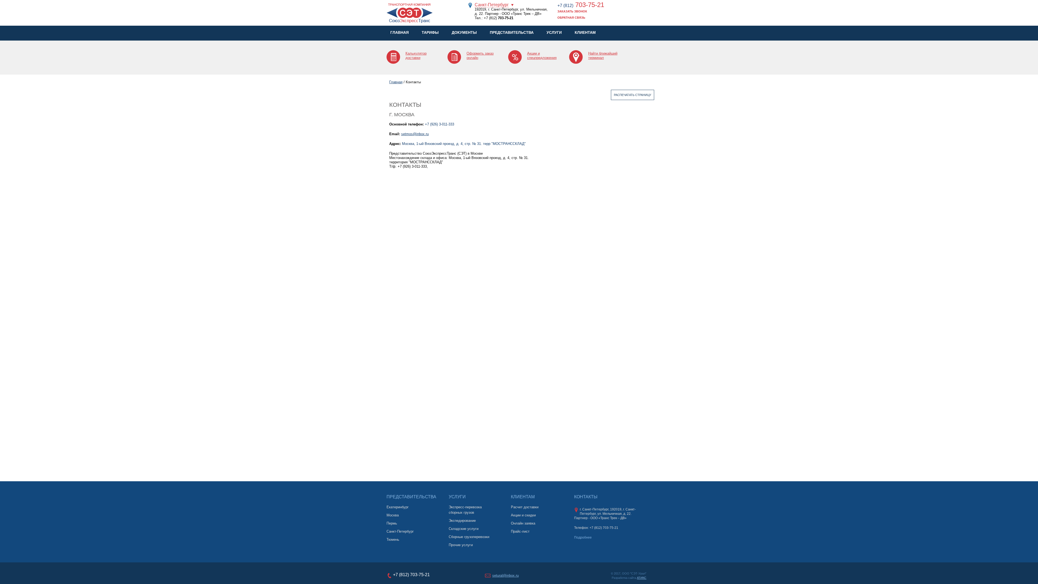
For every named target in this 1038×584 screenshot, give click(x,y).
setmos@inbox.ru (415, 134)
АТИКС (641, 577)
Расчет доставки (524, 507)
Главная (399, 32)
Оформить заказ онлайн (480, 55)
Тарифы (430, 32)
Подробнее (583, 537)
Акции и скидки (523, 515)
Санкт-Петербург (492, 4)
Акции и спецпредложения (542, 55)
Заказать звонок (572, 11)
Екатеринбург (398, 507)
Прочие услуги (461, 545)
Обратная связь (571, 17)
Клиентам (585, 32)
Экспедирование (462, 521)
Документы (464, 32)
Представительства (512, 32)
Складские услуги (463, 529)
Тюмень (393, 539)
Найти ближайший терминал (602, 55)
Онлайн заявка (523, 523)
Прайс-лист (520, 531)
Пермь (392, 523)
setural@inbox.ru (505, 575)
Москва (393, 515)
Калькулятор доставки (416, 55)
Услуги (554, 32)
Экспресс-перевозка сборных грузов (465, 510)
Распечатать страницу (632, 95)
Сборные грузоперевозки (469, 537)
